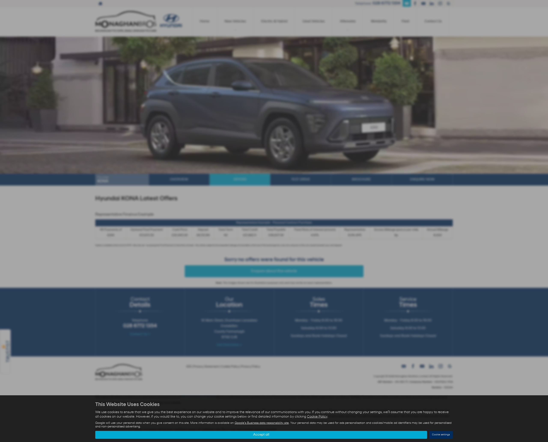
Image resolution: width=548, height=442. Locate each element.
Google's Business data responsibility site (262, 423)
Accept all (261, 434)
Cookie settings (441, 434)
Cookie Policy (317, 416)
